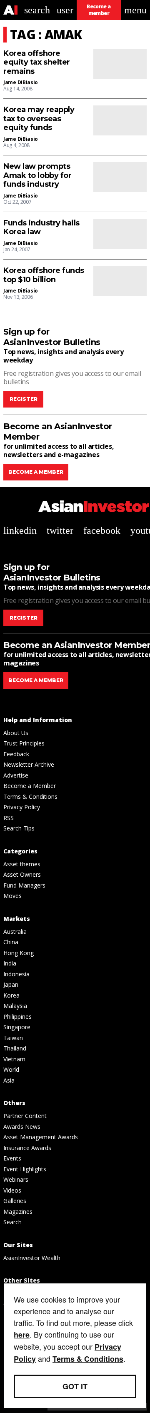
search (37, 10)
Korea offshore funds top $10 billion (43, 275)
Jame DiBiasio (20, 82)
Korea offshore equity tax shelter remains (36, 62)
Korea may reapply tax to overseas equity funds (38, 118)
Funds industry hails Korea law (41, 228)
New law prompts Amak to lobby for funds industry (37, 175)
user (65, 10)
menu (135, 10)
